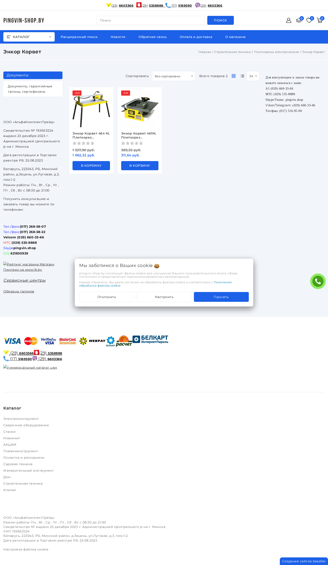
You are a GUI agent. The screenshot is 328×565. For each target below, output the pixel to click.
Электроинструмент (21, 418)
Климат (10, 490)
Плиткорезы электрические (276, 52)
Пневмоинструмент (21, 451)
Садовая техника (18, 464)
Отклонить (107, 297)
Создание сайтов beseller (304, 561)
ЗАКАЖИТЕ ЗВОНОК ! (319, 282)
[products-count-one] (242, 76)
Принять (221, 297)
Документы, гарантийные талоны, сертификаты (30, 89)
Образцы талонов (18, 291)
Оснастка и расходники (24, 457)
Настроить (164, 297)
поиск (105, 20)
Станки (10, 431)
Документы (18, 75)
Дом (7, 477)
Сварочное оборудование (26, 425)
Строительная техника (232, 52)
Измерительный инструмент (29, 470)
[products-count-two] (233, 76)
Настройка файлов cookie (25, 549)
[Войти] (289, 20)
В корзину (91, 166)
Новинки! (12, 438)
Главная (204, 52)
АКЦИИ (10, 444)
